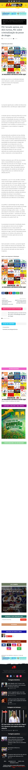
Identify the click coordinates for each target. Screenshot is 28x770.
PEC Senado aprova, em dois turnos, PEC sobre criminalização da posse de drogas (17, 314)
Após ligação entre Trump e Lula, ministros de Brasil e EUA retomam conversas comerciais (17, 685)
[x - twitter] (11, 1)
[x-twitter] (9, 644)
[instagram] (17, 1)
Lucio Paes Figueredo (7, 38)
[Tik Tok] (24, 644)
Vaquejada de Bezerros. (9, 600)
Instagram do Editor (14, 762)
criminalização (12, 20)
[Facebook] (14, 648)
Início (5, 761)
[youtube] (14, 1)
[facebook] (9, 1)
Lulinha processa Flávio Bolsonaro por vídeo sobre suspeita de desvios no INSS (17, 700)
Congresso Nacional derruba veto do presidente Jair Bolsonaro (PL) (12, 608)
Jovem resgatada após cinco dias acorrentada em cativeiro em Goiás (17, 692)
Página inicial (5, 20)
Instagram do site (12, 761)
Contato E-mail (21, 761)
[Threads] (3, 648)
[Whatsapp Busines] (24, 648)
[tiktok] (19, 1)
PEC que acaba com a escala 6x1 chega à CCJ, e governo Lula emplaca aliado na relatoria (13, 726)
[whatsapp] (19, 648)
